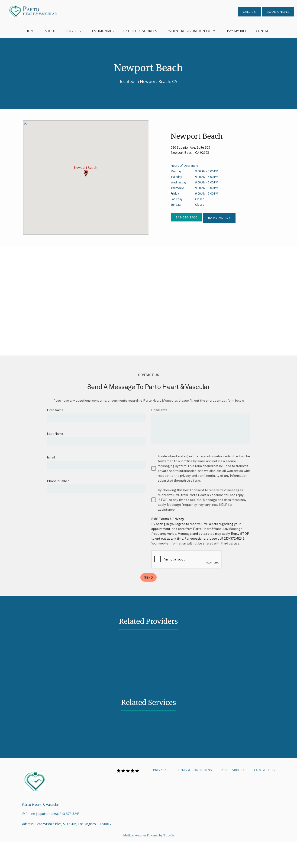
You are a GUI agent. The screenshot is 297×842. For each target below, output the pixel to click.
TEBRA (168, 835)
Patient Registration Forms (192, 31)
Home (31, 31)
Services (73, 31)
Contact (263, 31)
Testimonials (102, 31)
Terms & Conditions (194, 770)
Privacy (160, 770)
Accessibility (233, 770)
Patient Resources (140, 31)
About (50, 31)
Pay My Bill (237, 31)
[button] (86, 173)
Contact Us (264, 770)
